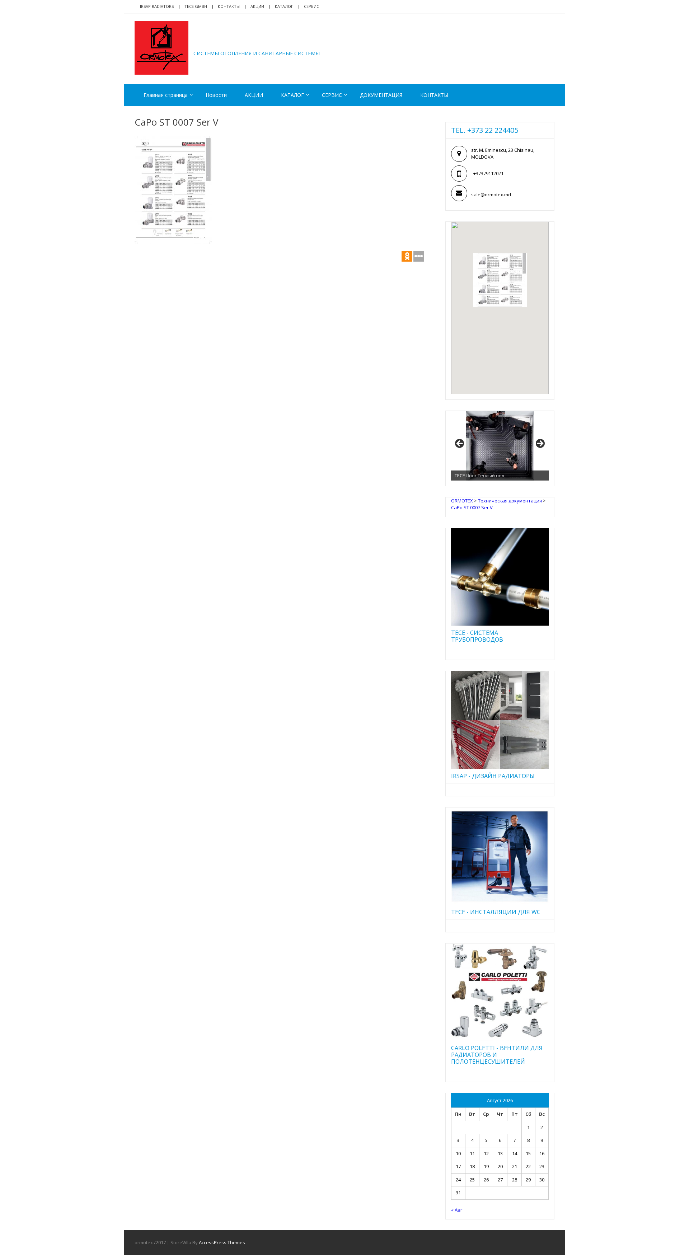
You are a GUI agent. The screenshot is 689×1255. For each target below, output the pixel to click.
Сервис (311, 6)
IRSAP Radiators (157, 6)
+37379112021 (488, 173)
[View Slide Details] (500, 446)
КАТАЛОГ (284, 6)
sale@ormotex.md (491, 194)
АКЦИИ (257, 6)
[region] (500, 446)
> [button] (539, 444)
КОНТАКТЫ (434, 95)
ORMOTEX (224, 42)
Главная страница (166, 95)
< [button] (460, 444)
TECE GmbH (195, 6)
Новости (216, 95)
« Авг (456, 1210)
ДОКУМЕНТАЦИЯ (381, 95)
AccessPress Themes (222, 1242)
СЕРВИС (332, 95)
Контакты (229, 6)
